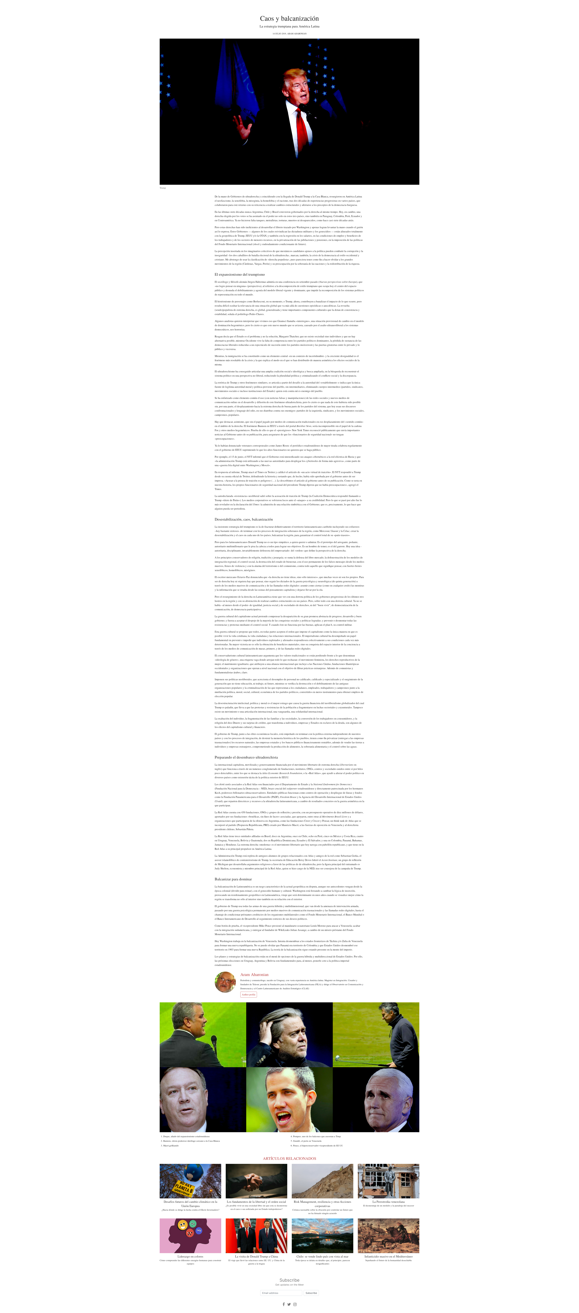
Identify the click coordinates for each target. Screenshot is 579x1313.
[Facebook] (283, 1304)
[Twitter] (289, 1304)
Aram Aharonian (297, 33)
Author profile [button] (248, 994)
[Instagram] (295, 1304)
